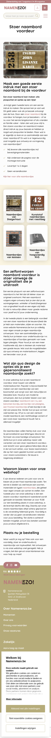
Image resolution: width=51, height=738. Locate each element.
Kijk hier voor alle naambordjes (18, 176)
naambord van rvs (29, 401)
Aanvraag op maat (13, 648)
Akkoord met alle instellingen (25, 708)
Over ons (8, 620)
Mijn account (37, 8)
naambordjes (29, 487)
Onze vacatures (11, 630)
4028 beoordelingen (14, 574)
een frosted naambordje (15, 407)
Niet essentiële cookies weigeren (25, 718)
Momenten (9, 614)
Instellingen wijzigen (25, 728)
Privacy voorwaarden (15, 625)
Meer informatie (14, 699)
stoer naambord (33, 114)
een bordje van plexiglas (32, 404)
